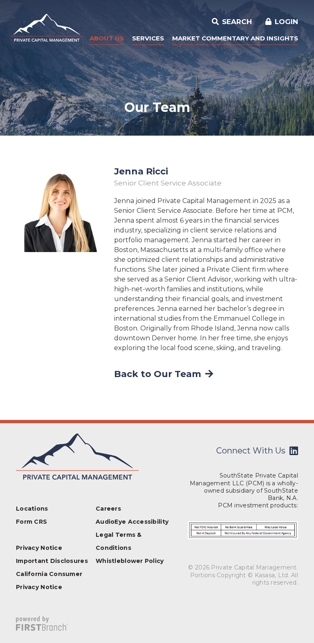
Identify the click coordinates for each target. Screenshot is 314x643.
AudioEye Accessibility (132, 521)
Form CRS (31, 521)
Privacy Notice (39, 547)
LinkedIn (293, 450)
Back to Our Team (157, 374)
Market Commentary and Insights (235, 38)
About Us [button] (107, 38)
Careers (108, 508)
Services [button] (148, 38)
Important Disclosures (52, 561)
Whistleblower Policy (130, 561)
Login (286, 22)
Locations (32, 508)
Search (236, 22)
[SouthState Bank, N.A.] (46, 27)
